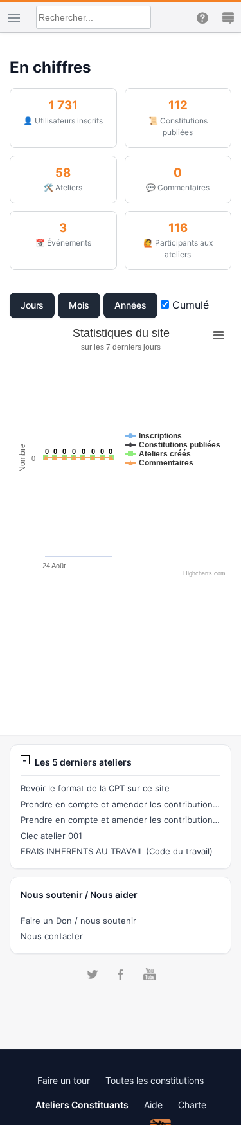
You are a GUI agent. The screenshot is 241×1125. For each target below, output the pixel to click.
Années (130, 305)
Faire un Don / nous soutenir (78, 920)
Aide (153, 1104)
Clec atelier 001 (51, 836)
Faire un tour (63, 1080)
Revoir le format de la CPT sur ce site (95, 788)
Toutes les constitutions (154, 1080)
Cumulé (189, 304)
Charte (192, 1104)
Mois (79, 305)
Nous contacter (52, 936)
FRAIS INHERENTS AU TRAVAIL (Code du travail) (117, 851)
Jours (32, 305)
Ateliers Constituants (82, 1104)
